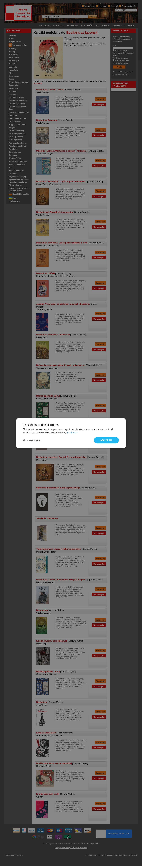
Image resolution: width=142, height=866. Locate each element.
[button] (32, 440)
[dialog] (71, 433)
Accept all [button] (106, 440)
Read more (72, 432)
